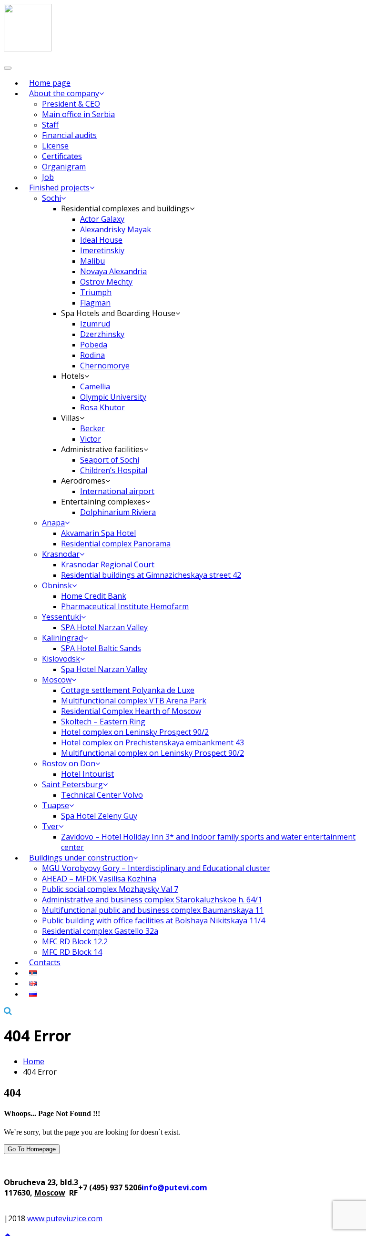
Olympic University (113, 397)
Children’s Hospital (113, 470)
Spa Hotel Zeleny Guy (99, 816)
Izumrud (95, 323)
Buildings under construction (81, 857)
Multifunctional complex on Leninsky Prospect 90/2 (152, 753)
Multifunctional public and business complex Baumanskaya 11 (153, 910)
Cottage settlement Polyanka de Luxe (127, 690)
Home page (50, 83)
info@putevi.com (174, 1187)
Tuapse (55, 805)
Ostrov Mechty (106, 282)
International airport (117, 491)
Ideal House (101, 240)
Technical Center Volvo (102, 795)
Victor (90, 439)
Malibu (92, 261)
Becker (92, 428)
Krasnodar (61, 554)
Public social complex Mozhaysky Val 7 (110, 889)
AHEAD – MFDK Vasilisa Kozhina (99, 878)
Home (33, 1061)
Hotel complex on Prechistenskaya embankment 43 (152, 742)
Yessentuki (61, 617)
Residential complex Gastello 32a (100, 931)
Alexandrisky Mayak (115, 229)
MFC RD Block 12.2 (75, 941)
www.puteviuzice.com (64, 1218)
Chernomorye (105, 365)
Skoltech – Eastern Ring (103, 721)
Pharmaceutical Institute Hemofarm (125, 606)
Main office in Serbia (78, 114)
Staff (50, 124)
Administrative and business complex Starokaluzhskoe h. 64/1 (152, 899)
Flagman (95, 302)
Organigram (64, 166)
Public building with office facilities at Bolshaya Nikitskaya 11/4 (153, 920)
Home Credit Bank (93, 596)
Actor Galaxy (102, 219)
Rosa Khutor (102, 407)
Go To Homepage (32, 1149)
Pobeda (93, 344)
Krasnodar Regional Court (107, 564)
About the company (64, 93)
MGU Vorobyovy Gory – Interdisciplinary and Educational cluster (156, 868)
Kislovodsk (61, 658)
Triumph (96, 292)
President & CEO (71, 104)
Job (48, 177)
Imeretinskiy (102, 250)
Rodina (92, 355)
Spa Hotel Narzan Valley (104, 669)
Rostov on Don (68, 763)
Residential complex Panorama (116, 543)
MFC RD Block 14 (72, 952)
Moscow (56, 679)
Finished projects (59, 187)
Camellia (95, 386)
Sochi (51, 198)
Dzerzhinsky (102, 334)
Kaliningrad (62, 638)
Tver (50, 826)
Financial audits (69, 135)
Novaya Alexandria (113, 271)
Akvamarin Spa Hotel (98, 533)
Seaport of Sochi (109, 460)
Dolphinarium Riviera (118, 512)
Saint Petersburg (72, 784)
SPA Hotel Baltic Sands (101, 648)
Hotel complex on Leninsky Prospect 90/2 (135, 732)
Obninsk (57, 585)
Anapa (53, 522)
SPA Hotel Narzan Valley (104, 627)
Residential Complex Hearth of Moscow (131, 711)
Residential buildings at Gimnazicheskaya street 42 (151, 575)
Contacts (45, 962)
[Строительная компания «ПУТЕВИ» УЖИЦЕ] (27, 48)
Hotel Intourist (87, 774)
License (55, 145)
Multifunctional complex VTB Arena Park (133, 700)
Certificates (62, 156)
